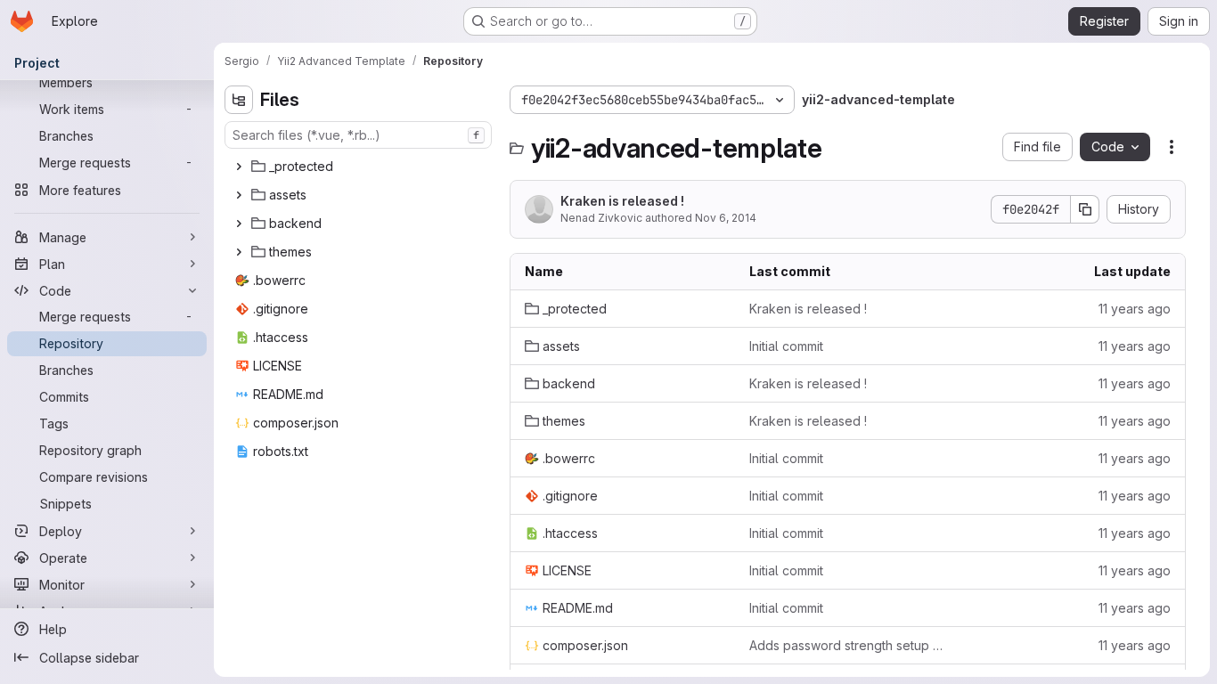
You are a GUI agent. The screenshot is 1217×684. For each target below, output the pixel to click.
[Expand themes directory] (238, 252)
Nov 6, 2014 (725, 217)
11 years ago (1135, 308)
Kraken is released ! (622, 200)
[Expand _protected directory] (238, 166)
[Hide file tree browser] (239, 100)
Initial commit (786, 346)
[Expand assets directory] (238, 195)
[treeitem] (360, 166)
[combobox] (358, 135)
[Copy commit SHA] (1085, 209)
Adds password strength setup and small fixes (847, 645)
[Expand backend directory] (238, 223)
